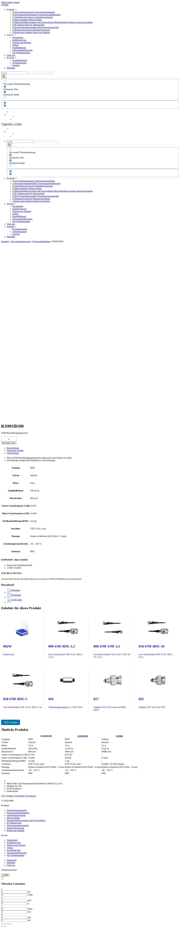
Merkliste (11, 68)
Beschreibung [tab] (13, 448)
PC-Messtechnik (14, 823)
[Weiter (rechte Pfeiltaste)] (5, 926)
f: (1, 889)
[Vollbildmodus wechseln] (5, 923)
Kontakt (10, 226)
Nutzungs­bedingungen (22, 50)
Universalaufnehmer (41, 241)
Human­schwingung (15, 828)
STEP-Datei (16, 600)
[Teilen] (8, 923)
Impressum (11, 860)
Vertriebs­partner (19, 63)
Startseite (5, 241)
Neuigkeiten (17, 37)
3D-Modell (16, 595)
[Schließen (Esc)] (11, 923)
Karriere (16, 65)
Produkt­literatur (19, 47)
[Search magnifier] (3, 76)
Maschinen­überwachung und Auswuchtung (26, 820)
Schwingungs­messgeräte (18, 825)
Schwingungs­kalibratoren (18, 813)
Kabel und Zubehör (15, 830)
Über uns (11, 55)
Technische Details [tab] (15, 450)
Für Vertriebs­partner (21, 53)
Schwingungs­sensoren (21, 241)
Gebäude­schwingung (16, 815)
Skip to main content (10, 2)
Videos (15, 45)
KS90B (119, 736)
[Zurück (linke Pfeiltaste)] (2, 926)
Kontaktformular (19, 60)
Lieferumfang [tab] (13, 453)
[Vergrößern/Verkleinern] (2, 923)
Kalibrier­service (19, 40)
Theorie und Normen (21, 42)
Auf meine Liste (8, 443)
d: (2, 914)
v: (2, 906)
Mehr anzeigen (10, 722)
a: (2, 897)
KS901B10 (83, 736)
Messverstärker (13, 818)
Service (10, 204)
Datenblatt (15, 590)
